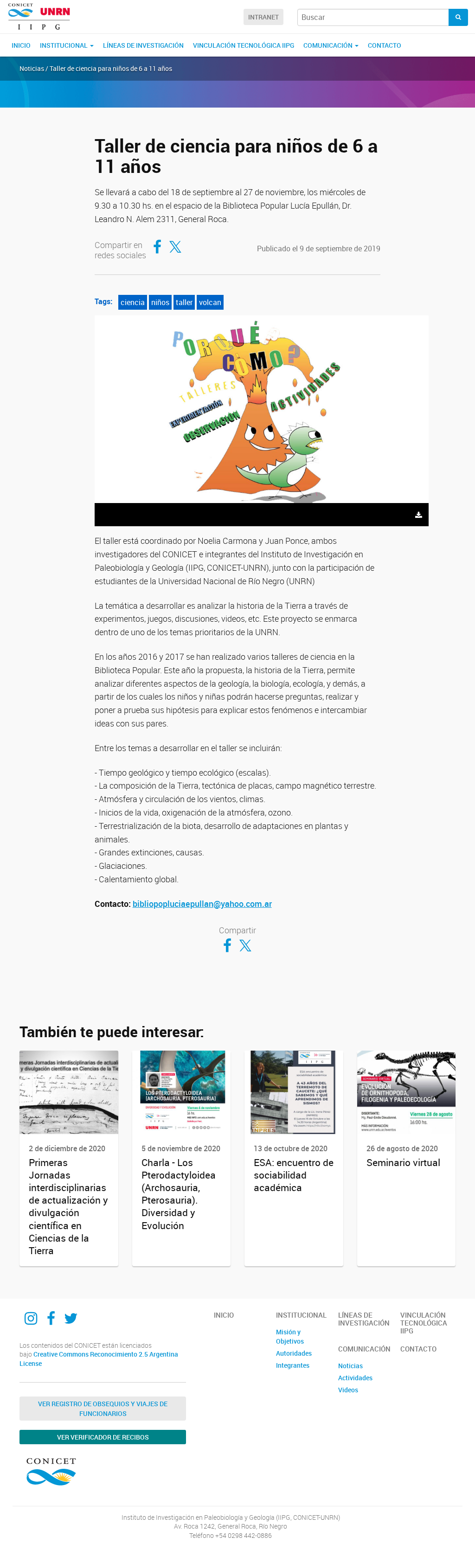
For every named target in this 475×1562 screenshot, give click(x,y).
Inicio (21, 45)
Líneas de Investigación (143, 45)
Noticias (350, 1365)
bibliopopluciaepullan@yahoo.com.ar (202, 903)
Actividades (355, 1377)
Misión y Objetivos (290, 1336)
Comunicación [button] (328, 45)
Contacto (384, 45)
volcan (210, 302)
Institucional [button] (64, 45)
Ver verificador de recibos (103, 1437)
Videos (348, 1389)
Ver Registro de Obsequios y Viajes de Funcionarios (102, 1408)
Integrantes (292, 1365)
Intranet (263, 17)
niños (160, 302)
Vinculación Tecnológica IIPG (243, 45)
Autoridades (294, 1353)
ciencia (133, 302)
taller (184, 302)
